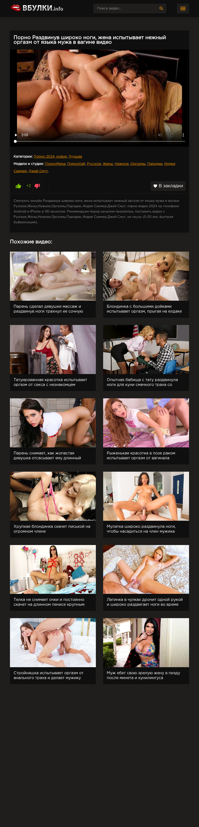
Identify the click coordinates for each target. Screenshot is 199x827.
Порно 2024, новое (50, 156)
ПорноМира (55, 163)
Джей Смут (38, 171)
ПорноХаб (76, 163)
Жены (108, 163)
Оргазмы (138, 163)
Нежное (122, 163)
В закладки (168, 186)
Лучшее (75, 156)
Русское (94, 163)
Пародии (155, 163)
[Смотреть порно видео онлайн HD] (46, 8)
